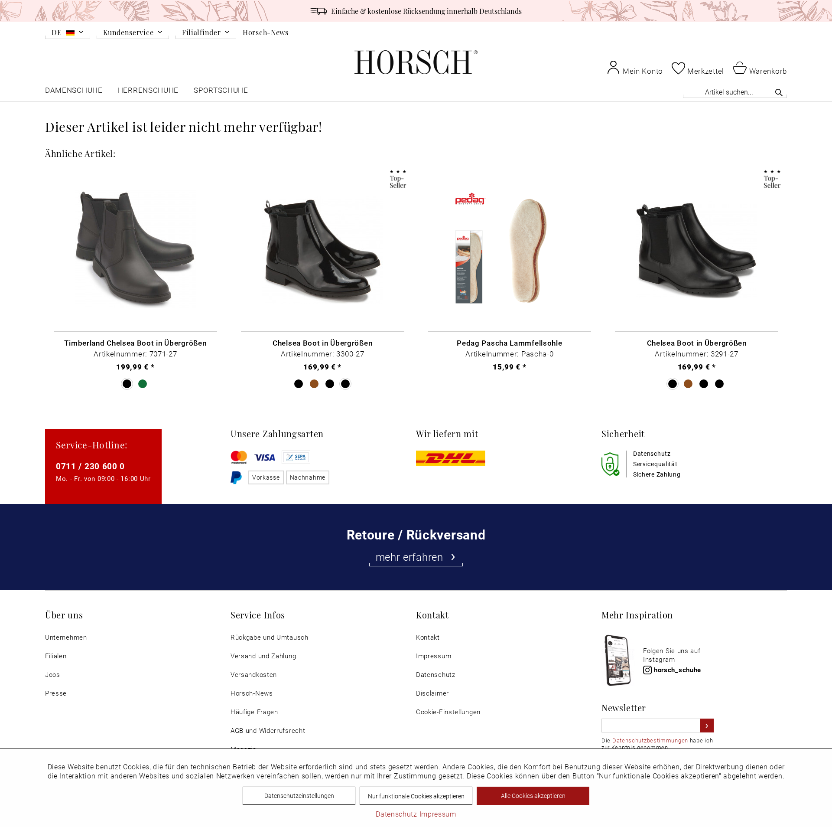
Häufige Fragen (254, 712)
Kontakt (428, 637)
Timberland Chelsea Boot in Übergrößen (135, 342)
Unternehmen (66, 637)
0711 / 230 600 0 (90, 466)
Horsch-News (266, 32)
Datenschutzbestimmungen (650, 740)
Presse (56, 693)
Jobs (52, 674)
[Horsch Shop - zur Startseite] (416, 62)
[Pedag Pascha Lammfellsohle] (510, 250)
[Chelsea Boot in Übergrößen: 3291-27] (696, 250)
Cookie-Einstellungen (448, 712)
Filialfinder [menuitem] (201, 33)
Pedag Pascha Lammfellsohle (509, 342)
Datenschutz (435, 674)
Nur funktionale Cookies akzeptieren (416, 796)
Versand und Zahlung (263, 656)
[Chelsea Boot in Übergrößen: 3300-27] (322, 250)
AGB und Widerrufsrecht (268, 730)
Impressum (433, 656)
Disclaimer (432, 693)
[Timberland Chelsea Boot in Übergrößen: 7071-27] (135, 250)
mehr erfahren (409, 557)
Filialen (56, 656)
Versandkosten (254, 674)
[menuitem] (67, 34)
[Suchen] (779, 92)
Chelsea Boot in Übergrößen (322, 342)
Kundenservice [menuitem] (128, 33)
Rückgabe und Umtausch (270, 637)
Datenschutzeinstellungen (299, 795)
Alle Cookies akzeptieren (533, 795)
